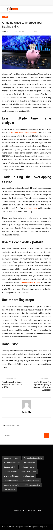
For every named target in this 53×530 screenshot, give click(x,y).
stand (17, 458)
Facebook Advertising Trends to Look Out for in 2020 (12, 384)
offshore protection (32, 485)
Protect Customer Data (33, 458)
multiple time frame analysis (24, 132)
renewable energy (11, 480)
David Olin (6, 31)
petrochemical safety (12, 485)
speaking (7, 458)
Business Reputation (12, 462)
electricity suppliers (28, 471)
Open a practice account (30, 282)
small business (28, 476)
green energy (29, 462)
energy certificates (11, 476)
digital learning (9, 489)
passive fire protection (30, 480)
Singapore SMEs (10, 467)
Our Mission (34, 510)
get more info (31, 208)
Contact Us (18, 510)
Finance (5, 17)
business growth (10, 471)
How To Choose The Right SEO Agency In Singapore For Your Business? (42, 386)
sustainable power (28, 467)
